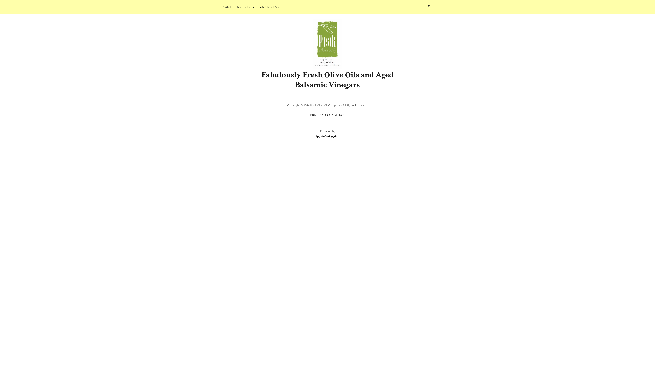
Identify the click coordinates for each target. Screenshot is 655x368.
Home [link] (227, 7)
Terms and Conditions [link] (327, 115)
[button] (429, 6)
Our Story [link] (245, 7)
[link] (327, 43)
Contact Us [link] (269, 7)
